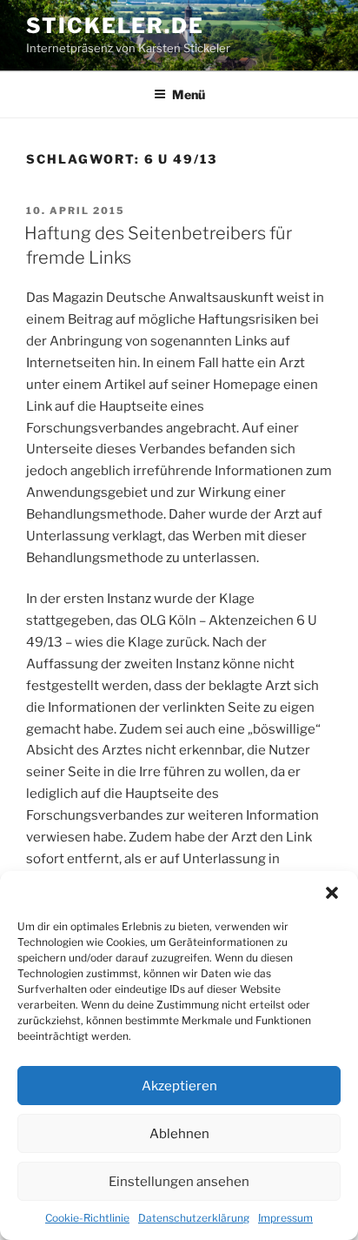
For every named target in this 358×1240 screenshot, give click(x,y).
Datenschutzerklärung (193, 1217)
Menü (188, 94)
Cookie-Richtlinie (87, 1217)
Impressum (285, 1217)
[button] (332, 893)
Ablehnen (179, 1134)
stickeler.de (115, 25)
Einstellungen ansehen (179, 1182)
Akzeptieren (179, 1086)
